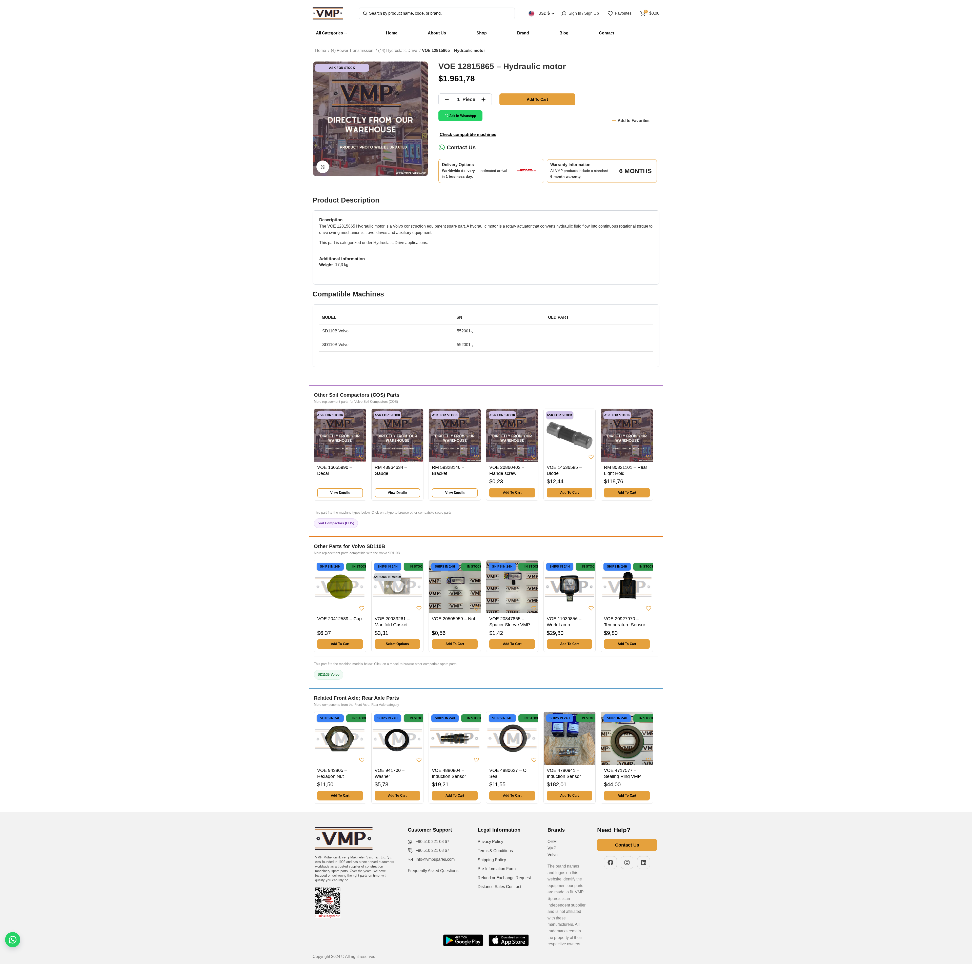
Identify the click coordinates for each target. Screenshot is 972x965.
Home (321, 50)
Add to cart (537, 99)
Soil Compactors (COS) (336, 523)
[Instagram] (627, 862)
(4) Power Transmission (352, 50)
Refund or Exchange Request (504, 878)
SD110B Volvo (328, 674)
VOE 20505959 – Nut (453, 618)
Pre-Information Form (497, 869)
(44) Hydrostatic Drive (398, 50)
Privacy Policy (490, 841)
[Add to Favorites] (362, 457)
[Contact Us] (441, 147)
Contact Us (461, 147)
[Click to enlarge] (322, 166)
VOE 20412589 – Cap (339, 618)
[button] (512, 492)
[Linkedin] (643, 862)
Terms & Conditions (495, 851)
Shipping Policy (492, 860)
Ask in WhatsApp (462, 116)
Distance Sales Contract (499, 886)
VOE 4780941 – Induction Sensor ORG (564, 776)
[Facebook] (610, 862)
